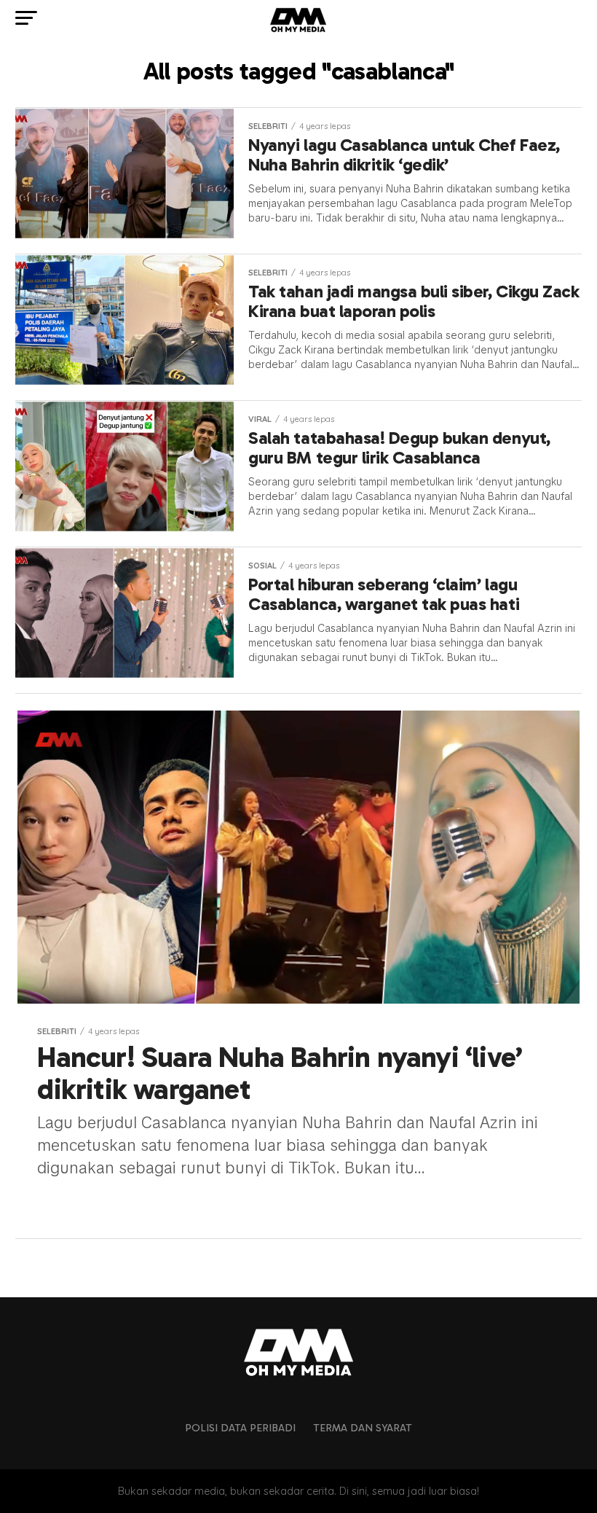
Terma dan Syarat (362, 1427)
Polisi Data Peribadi (240, 1427)
